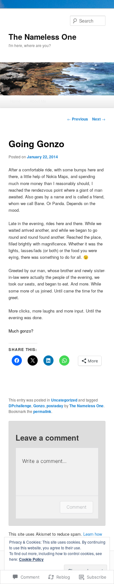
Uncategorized (64, 400)
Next (98, 119)
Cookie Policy (31, 559)
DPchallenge (20, 406)
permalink (42, 411)
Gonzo (39, 406)
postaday (55, 406)
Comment (76, 507)
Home (15, 101)
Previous (77, 119)
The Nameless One (42, 36)
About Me (38, 101)
